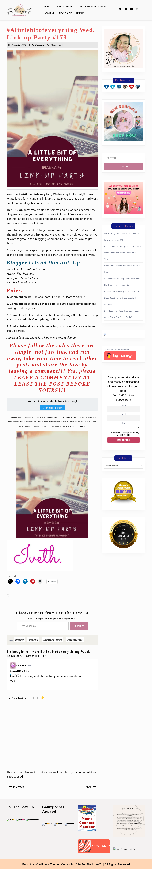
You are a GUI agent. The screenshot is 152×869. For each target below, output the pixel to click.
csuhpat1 (21, 705)
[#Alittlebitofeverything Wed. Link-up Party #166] (83, 620)
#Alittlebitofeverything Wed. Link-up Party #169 (51, 632)
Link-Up (80, 13)
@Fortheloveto (30, 278)
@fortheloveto (25, 273)
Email (123, 414)
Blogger (19, 680)
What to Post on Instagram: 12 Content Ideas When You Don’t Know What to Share (122, 252)
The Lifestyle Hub (64, 7)
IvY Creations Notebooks (93, 7)
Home (47, 7)
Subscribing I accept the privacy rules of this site (125, 434)
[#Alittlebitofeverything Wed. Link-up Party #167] (21, 620)
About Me (49, 13)
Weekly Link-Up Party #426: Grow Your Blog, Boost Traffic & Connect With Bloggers (122, 297)
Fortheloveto (29, 282)
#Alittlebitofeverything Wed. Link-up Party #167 (20, 632)
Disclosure (65, 13)
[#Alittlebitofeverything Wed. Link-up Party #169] (52, 620)
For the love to (38, 45)
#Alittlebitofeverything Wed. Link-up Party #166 (82, 632)
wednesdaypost (75, 680)
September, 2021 (18, 45)
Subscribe (79, 666)
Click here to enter (52, 407)
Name (123, 405)
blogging (33, 680)
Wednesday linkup (52, 680)
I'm (123, 423)
